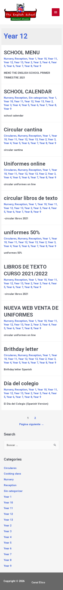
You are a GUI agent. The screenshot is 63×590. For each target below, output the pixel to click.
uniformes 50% (22, 232)
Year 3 (37, 62)
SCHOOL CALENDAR (28, 91)
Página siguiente (31, 424)
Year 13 (18, 62)
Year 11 (52, 58)
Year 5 (25, 105)
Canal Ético (38, 582)
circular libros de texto (31, 198)
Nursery (8, 58)
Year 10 (42, 58)
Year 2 (28, 62)
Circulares (10, 135)
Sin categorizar (38, 97)
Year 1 (32, 58)
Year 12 (8, 62)
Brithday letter (21, 349)
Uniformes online (24, 164)
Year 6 (10, 66)
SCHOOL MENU (22, 52)
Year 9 (37, 66)
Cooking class (12, 473)
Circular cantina (23, 129)
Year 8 (28, 66)
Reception (21, 58)
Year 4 (46, 62)
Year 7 (19, 66)
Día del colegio (21, 383)
